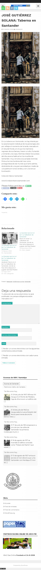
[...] (5, 401)
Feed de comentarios (12, 510)
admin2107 (19, 29)
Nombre (5, 327)
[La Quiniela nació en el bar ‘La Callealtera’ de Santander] (29, 241)
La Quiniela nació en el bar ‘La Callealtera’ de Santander (9, 247)
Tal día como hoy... (11, 391)
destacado (9, 281)
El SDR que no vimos (18, 281)
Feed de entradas (11, 506)
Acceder (7, 503)
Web (4, 343)
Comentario (7, 303)
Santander (28, 281)
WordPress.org (10, 513)
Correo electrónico (9, 335)
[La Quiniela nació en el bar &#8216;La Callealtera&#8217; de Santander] (10, 238)
